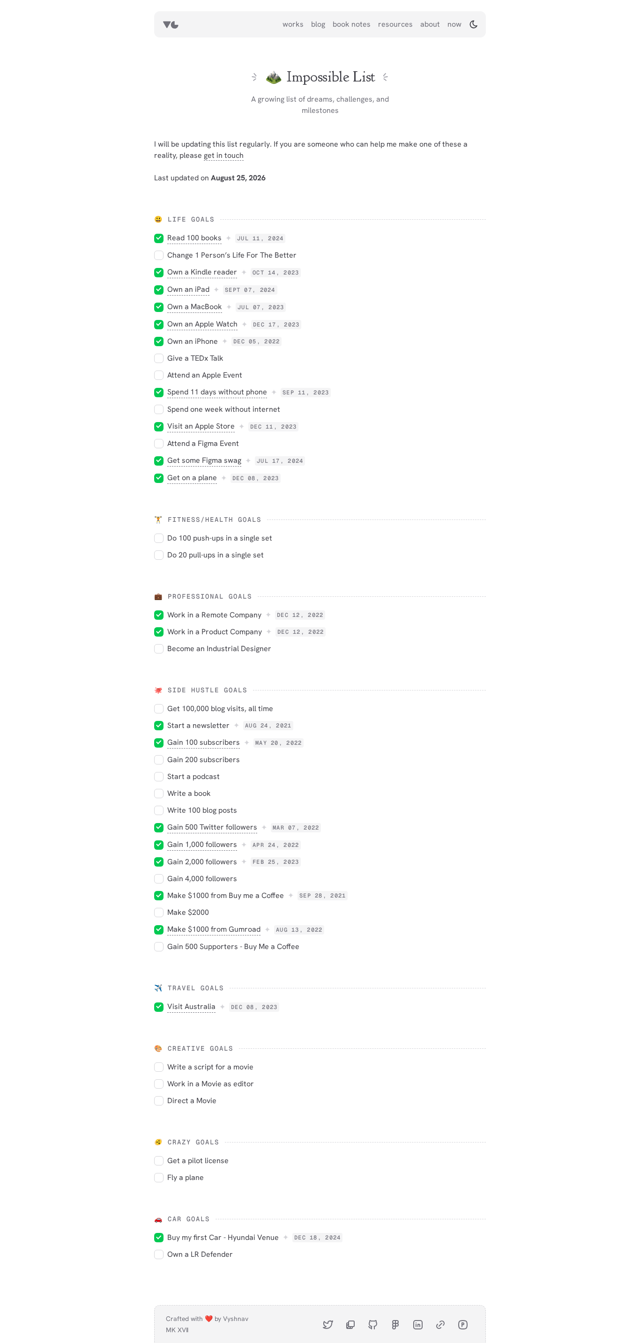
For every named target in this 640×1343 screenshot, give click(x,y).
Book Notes (352, 24)
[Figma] (395, 1324)
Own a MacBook (194, 307)
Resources (395, 24)
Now (454, 24)
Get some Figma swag (204, 460)
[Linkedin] (418, 1324)
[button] (473, 24)
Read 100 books (194, 238)
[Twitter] (328, 1324)
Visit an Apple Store (201, 426)
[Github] (373, 1324)
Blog (318, 24)
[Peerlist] (463, 1324)
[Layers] (350, 1324)
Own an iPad (188, 289)
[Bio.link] (440, 1324)
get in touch (224, 155)
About (430, 24)
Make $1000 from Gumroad (213, 929)
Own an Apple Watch (202, 324)
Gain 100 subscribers (203, 742)
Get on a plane (192, 477)
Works (293, 24)
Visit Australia (191, 1006)
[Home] (171, 24)
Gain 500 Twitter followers (212, 827)
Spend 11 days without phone (217, 392)
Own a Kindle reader (202, 272)
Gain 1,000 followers (202, 844)
